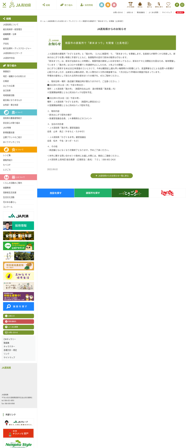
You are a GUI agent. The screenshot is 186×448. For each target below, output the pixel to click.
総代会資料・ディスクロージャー (17, 48)
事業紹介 (7, 71)
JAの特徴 (7, 128)
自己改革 (7, 90)
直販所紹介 (7, 160)
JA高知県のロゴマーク (12, 53)
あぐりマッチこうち (11, 142)
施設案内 (180, 12)
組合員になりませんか (12, 100)
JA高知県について (10, 25)
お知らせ (130, 12)
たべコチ (7, 165)
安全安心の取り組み (11, 123)
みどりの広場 (8, 86)
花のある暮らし (9, 202)
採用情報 (88, 5)
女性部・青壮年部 (10, 105)
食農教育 (7, 188)
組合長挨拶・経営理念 (12, 29)
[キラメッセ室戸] (18, 433)
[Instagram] (182, 5)
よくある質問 (153, 12)
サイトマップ (167, 12)
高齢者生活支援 (9, 192)
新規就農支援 (8, 132)
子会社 (6, 44)
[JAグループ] (18, 423)
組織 (47, 5)
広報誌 (6, 81)
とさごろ (7, 170)
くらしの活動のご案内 (12, 183)
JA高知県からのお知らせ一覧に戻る (113, 176)
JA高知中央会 (9, 58)
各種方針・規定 (10, 350)
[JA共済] (168, 5)
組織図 (6, 39)
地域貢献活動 (8, 95)
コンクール (7, 207)
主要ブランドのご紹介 (12, 137)
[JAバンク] (130, 5)
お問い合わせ (118, 12)
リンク (6, 354)
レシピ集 (7, 155)
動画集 (6, 343)
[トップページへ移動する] (20, 5)
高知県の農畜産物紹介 (12, 118)
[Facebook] (176, 5)
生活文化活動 (8, 197)
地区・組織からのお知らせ (14, 76)
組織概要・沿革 (9, 34)
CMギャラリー (10, 339)
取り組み (68, 5)
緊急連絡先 (141, 12)
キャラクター (9, 346)
